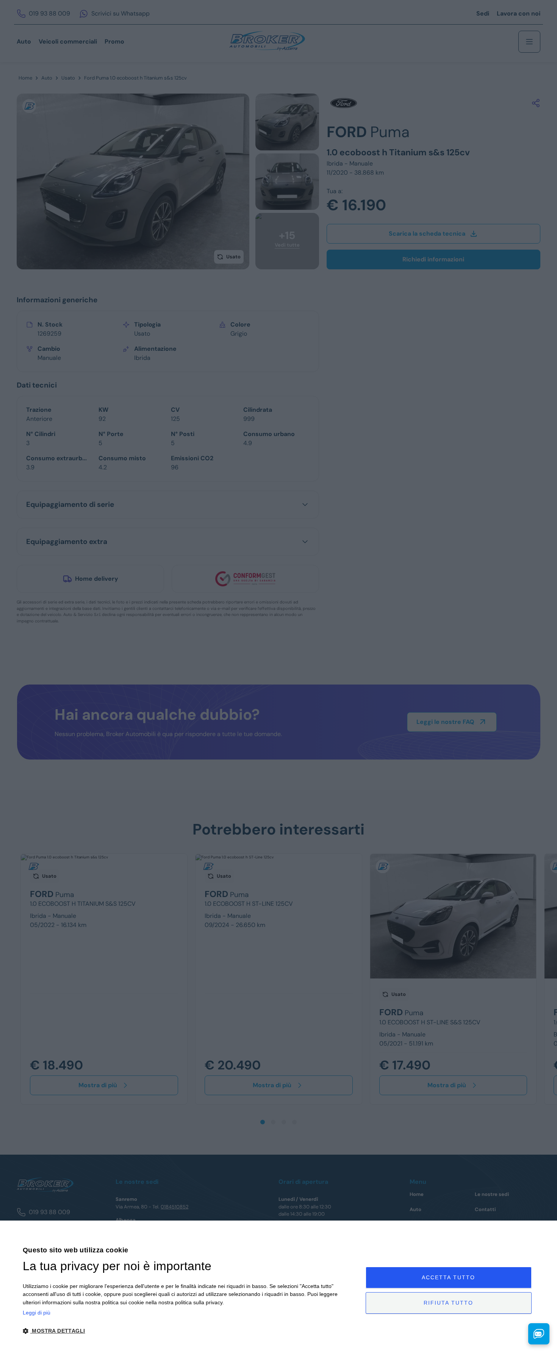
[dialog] (278, 1286)
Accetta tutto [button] (448, 1277)
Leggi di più (36, 1313)
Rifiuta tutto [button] (448, 1303)
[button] (189, 1331)
